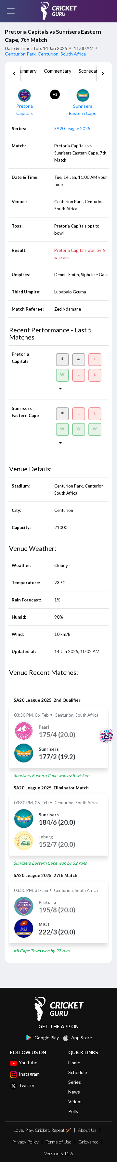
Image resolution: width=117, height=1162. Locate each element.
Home (74, 1062)
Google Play (46, 1037)
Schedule (77, 1072)
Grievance (88, 1141)
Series (74, 1082)
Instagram (29, 1074)
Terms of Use (59, 1141)
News (74, 1091)
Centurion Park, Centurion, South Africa (45, 53)
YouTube (28, 1062)
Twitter (26, 1085)
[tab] (27, 73)
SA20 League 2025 (72, 128)
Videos (75, 1101)
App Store (81, 1037)
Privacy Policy (25, 1141)
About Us (87, 1130)
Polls (73, 1111)
